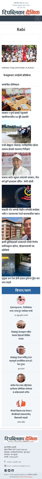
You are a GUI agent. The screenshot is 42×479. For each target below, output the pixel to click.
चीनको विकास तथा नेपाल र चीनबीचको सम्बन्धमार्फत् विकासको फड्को (21, 414)
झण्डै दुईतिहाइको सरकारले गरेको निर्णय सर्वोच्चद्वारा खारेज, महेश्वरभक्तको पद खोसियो (20, 246)
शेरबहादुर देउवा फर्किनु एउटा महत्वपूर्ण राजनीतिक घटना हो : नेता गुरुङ (21, 361)
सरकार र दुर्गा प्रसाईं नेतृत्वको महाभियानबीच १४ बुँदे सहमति (15, 115)
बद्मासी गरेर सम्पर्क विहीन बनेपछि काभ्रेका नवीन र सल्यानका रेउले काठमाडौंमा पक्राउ (21, 212)
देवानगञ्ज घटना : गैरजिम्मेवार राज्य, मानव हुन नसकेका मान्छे (21, 309)
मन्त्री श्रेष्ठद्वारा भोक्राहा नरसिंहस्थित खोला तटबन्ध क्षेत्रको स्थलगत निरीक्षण (20, 147)
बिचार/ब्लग (23, 291)
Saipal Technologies (26, 477)
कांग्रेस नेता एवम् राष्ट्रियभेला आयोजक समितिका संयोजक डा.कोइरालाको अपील (21, 389)
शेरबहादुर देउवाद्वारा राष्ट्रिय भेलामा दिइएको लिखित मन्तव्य (21, 335)
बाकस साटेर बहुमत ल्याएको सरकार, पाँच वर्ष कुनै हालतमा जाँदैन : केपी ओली (20, 180)
